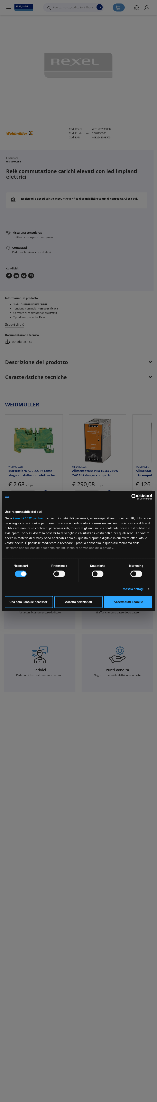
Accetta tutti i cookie (128, 602)
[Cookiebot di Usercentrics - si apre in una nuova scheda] (134, 497)
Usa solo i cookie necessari (28, 602)
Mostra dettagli (134, 589)
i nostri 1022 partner (28, 518)
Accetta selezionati (78, 602)
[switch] (59, 574)
